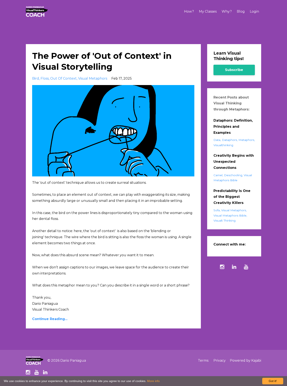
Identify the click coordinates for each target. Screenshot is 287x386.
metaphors (246, 140)
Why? (227, 11)
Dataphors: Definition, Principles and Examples (233, 126)
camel (217, 175)
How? (189, 11)
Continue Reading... (49, 319)
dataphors (229, 140)
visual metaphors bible (229, 215)
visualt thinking (224, 220)
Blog (241, 11)
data (216, 140)
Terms (203, 360)
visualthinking (223, 145)
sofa (216, 210)
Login (254, 11)
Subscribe (234, 70)
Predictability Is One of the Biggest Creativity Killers (231, 197)
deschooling (233, 175)
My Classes (208, 11)
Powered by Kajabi (245, 360)
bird (35, 78)
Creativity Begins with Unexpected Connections (233, 162)
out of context (63, 78)
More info (153, 381)
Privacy (219, 360)
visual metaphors (92, 78)
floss (45, 78)
